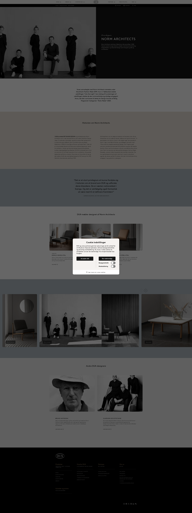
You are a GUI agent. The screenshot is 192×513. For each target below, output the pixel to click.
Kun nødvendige (107, 258)
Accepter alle (85, 258)
